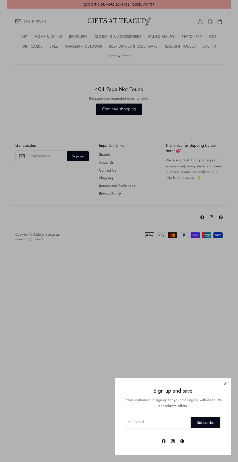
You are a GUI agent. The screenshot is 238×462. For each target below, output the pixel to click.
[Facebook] (163, 441)
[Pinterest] (182, 441)
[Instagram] (173, 441)
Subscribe (205, 423)
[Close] (225, 383)
